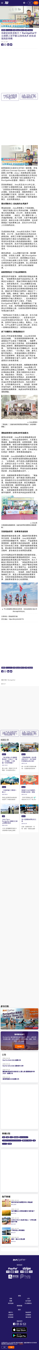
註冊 (36, 3)
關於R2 (11, 1312)
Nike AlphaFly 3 (24, 1137)
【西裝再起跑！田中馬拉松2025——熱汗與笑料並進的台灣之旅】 (28, 759)
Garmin (5, 1144)
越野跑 (3, 30)
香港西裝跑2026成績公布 (11, 1079)
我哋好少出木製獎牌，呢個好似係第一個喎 (28, 791)
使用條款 (10, 1317)
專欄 (10, 1301)
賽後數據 (16, 1137)
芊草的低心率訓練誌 (18, 1230)
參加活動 (19, 1046)
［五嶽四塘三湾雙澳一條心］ (9, 791)
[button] (36, 1020)
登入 (30, 3)
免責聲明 (28, 1315)
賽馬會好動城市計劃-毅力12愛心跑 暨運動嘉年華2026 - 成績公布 (19, 1072)
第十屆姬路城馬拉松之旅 (28, 820)
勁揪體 (9, 1144)
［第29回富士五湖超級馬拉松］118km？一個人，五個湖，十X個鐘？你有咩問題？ (9, 760)
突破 (7, 1137)
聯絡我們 (28, 1312)
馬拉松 (22, 30)
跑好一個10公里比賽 (18, 1239)
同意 (11, 1347)
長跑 (14, 30)
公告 (28, 1298)
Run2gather (9, 30)
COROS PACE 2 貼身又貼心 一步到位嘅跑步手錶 (23, 1221)
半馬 (34, 1140)
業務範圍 (19, 1306)
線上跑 (18, 30)
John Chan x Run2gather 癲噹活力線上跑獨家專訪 (10, 821)
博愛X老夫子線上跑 (26, 1140)
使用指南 (10, 1303)
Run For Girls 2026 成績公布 (12, 1060)
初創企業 (30, 30)
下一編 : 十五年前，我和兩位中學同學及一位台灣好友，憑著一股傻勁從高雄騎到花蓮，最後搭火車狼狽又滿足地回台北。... (29, 96)
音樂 (4, 1137)
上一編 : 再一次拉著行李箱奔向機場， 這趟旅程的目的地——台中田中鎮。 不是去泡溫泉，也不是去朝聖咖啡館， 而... (10, 97)
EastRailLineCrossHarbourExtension (12, 1140)
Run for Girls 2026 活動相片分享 (13, 1066)
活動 (10, 1298)
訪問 (26, 30)
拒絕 (4, 1347)
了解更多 (21, 1344)
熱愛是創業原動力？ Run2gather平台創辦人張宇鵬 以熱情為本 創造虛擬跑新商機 (19, 36)
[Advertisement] (19, 71)
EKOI (11, 1137)
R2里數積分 (28, 1303)
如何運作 (28, 1301)
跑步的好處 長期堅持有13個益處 (22, 1202)
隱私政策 (28, 1317)
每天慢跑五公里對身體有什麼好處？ (23, 1211)
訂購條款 (10, 1315)
